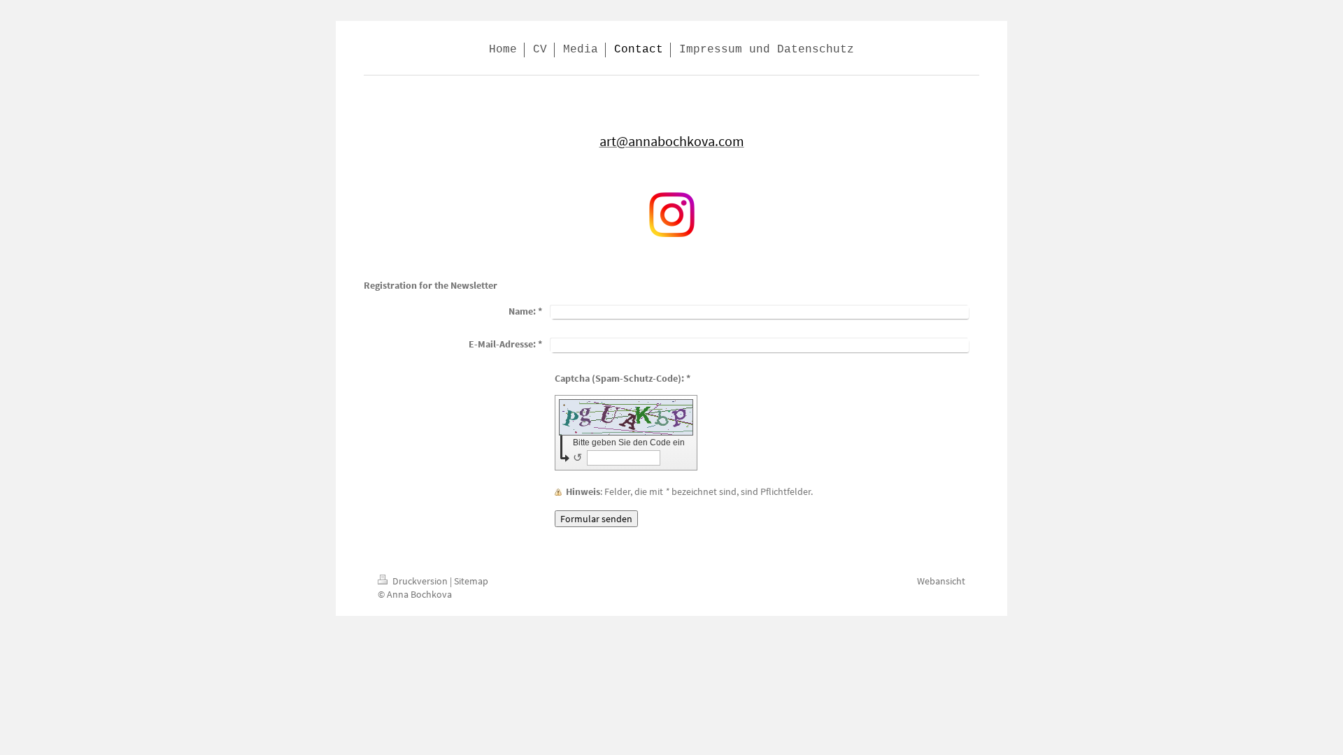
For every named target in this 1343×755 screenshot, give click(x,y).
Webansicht (941, 581)
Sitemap (471, 581)
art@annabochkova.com (671, 141)
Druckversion (420, 581)
